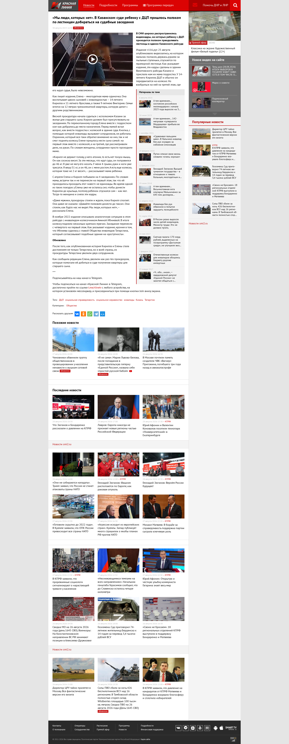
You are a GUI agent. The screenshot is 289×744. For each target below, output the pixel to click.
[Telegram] (96, 313)
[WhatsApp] (89, 313)
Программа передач (160, 5)
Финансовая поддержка (152, 730)
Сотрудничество (82, 730)
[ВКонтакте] (77, 313)
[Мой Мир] (102, 313)
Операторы (80, 726)
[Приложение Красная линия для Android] (215, 728)
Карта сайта (145, 739)
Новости (88, 5)
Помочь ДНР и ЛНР (215, 5)
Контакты (57, 726)
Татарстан (149, 300)
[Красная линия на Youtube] (200, 728)
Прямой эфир (103, 730)
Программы (130, 5)
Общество (71, 305)
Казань (139, 300)
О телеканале (59, 730)
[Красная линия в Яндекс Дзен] (193, 728)
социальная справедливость (80, 300)
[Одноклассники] (83, 313)
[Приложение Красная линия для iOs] (221, 728)
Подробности (108, 5)
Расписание (102, 726)
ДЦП (61, 300)
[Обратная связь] (195, 5)
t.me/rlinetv (94, 287)
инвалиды (128, 300)
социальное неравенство (108, 300)
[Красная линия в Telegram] (185, 728)
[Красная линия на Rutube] (207, 728)
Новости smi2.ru (62, 444)
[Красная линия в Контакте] (178, 728)
